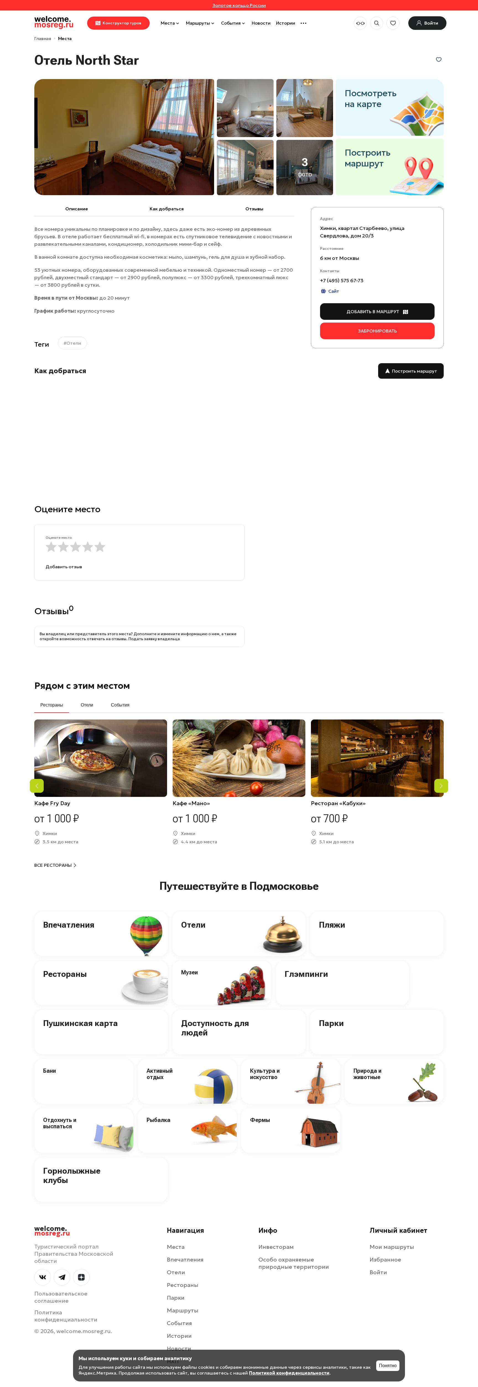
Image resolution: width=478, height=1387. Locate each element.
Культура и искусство (265, 1073)
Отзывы (254, 208)
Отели (193, 925)
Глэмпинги (306, 974)
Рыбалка (158, 1120)
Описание (76, 208)
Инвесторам (276, 1246)
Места (168, 23)
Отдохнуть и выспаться (59, 1123)
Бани (49, 1070)
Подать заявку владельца (154, 638)
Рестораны (65, 974)
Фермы (260, 1120)
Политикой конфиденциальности (289, 1373)
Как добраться (167, 208)
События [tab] (120, 705)
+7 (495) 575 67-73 (341, 281)
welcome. (52, 1231)
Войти (378, 1272)
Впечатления (68, 925)
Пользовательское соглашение (60, 1297)
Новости (261, 23)
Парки (331, 1023)
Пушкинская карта (80, 1023)
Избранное (385, 1259)
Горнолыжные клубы (71, 1175)
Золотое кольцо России (239, 5)
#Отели (72, 343)
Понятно (388, 1365)
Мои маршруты (392, 1246)
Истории (285, 23)
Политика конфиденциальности (65, 1316)
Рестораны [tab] (51, 705)
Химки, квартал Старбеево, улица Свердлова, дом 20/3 (362, 232)
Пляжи (332, 925)
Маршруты (198, 23)
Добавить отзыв (64, 566)
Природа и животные (367, 1073)
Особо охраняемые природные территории (293, 1263)
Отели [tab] (87, 705)
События (231, 23)
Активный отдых (160, 1073)
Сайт (333, 291)
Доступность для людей (215, 1028)
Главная (42, 38)
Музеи (189, 972)
